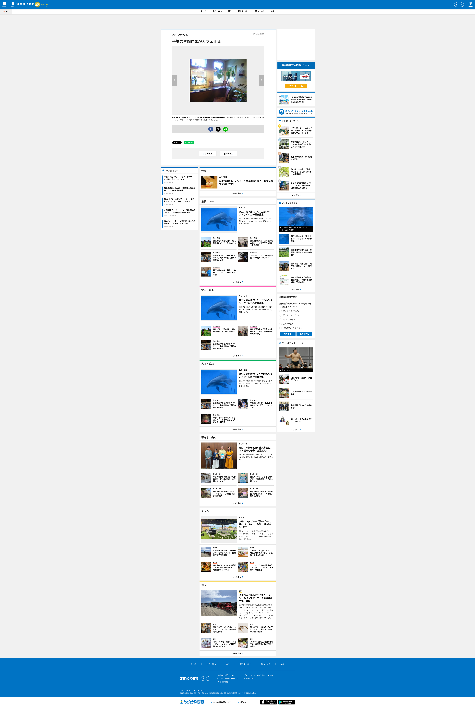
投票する (287, 334)
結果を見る (304, 334)
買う (230, 11)
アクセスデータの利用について (229, 678)
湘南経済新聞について (226, 675)
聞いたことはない (291, 315)
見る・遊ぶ (217, 11)
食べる (203, 11)
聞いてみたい (289, 319)
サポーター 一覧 (296, 86)
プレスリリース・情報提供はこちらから (258, 675)
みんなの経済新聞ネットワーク (192, 702)
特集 (272, 11)
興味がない (288, 324)
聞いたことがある (291, 311)
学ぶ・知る (259, 11)
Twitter (462, 4)
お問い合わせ (249, 678)
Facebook (456, 4)
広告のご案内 (223, 682)
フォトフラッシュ (180, 34)
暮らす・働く (243, 11)
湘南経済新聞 (22, 4)
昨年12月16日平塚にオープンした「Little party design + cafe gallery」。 (199, 117)
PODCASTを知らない (292, 328)
